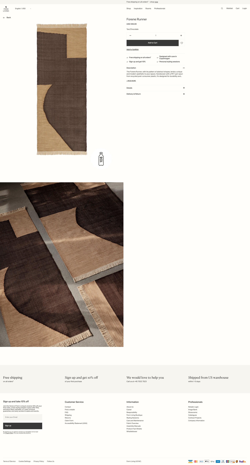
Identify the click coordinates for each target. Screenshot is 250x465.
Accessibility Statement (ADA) (76, 423)
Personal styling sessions (169, 62)
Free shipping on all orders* (140, 58)
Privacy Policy (9, 433)
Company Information (196, 421)
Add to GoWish (133, 50)
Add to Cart (152, 43)
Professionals (159, 9)
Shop (129, 9)
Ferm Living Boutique (134, 415)
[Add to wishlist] (182, 43)
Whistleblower (132, 431)
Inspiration (138, 9)
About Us (130, 407)
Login (244, 9)
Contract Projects (194, 418)
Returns (68, 418)
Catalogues (192, 415)
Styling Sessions (133, 418)
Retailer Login (193, 407)
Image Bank (192, 410)
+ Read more (131, 81)
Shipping (68, 415)
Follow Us (50, 461)
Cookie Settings (24, 461)
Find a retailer (70, 410)
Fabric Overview (133, 423)
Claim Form (69, 421)
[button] (6, 18)
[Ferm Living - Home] (6, 9)
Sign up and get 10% (137, 62)
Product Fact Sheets (134, 429)
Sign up (8, 426)
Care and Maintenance (135, 421)
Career (129, 410)
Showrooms (192, 412)
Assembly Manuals (134, 426)
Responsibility (132, 412)
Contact (68, 407)
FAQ (66, 412)
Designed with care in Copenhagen (168, 58)
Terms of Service (9, 461)
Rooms (148, 9)
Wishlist (229, 9)
